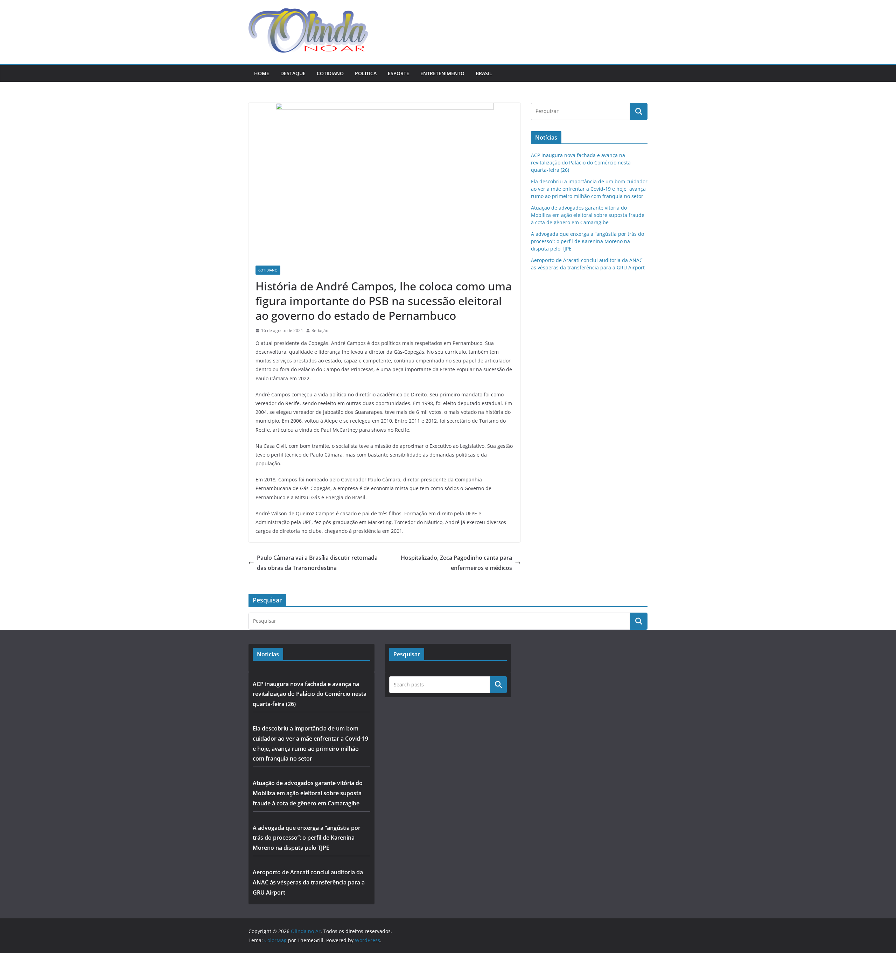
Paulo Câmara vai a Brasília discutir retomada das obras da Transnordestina (317, 563)
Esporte (398, 73)
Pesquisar (498, 684)
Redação (320, 330)
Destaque (293, 73)
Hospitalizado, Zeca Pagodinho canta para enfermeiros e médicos (456, 563)
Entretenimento (442, 73)
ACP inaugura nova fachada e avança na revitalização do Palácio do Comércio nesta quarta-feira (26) (581, 162)
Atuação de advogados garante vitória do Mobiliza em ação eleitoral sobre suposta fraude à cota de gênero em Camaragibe (587, 215)
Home (261, 73)
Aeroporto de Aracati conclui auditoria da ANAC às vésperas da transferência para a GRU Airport (309, 882)
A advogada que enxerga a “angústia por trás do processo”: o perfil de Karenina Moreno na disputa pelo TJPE (587, 241)
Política (366, 73)
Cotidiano (330, 73)
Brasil (484, 73)
